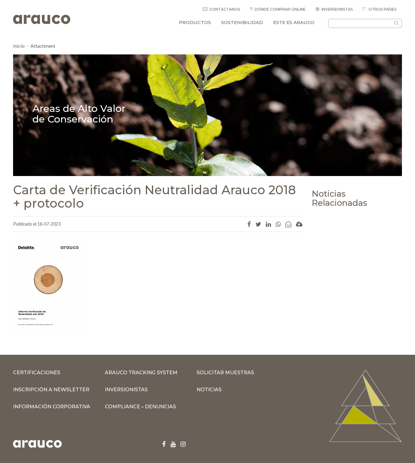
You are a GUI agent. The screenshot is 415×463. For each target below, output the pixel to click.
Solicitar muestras (225, 372)
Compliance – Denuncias (140, 406)
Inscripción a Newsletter (51, 389)
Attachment (42, 46)
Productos (195, 22)
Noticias (209, 389)
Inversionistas (337, 9)
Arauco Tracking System (141, 372)
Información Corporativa (51, 406)
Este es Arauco (293, 22)
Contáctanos (224, 9)
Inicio (19, 46)
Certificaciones (36, 372)
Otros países (382, 9)
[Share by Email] (288, 224)
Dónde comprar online (280, 9)
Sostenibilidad (242, 22)
